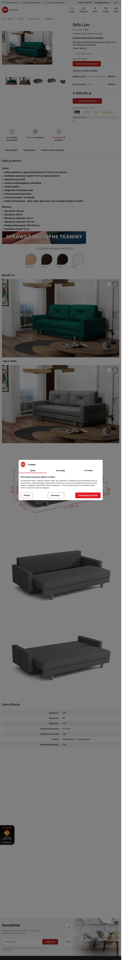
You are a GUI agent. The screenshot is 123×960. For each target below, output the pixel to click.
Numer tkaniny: (80, 48)
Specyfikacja (29, 150)
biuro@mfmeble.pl (102, 3)
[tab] (11, 150)
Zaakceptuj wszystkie (88, 495)
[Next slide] (48, 47)
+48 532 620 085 (84, 3)
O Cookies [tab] (88, 470)
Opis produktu (11, 150)
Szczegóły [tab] (60, 470)
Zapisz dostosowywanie (87, 64)
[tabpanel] (11, 81)
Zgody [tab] (32, 470)
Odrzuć (27, 495)
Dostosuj (55, 495)
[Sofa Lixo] (27, 48)
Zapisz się (50, 942)
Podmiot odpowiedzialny (52, 150)
